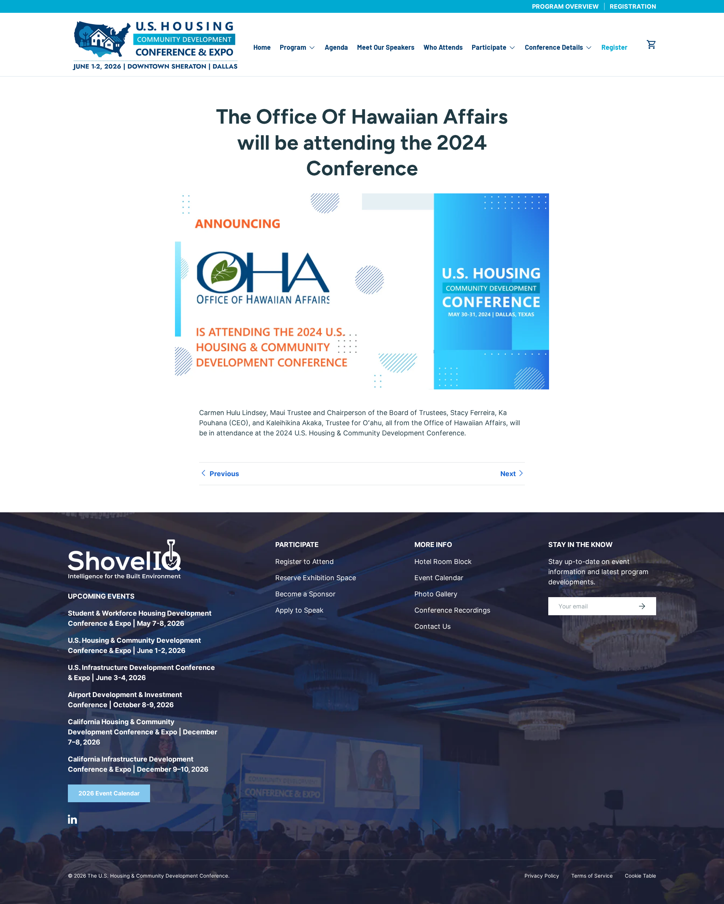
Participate (489, 47)
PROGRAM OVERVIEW (565, 6)
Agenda (336, 47)
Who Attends (443, 47)
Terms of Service (592, 876)
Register (614, 47)
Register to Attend (304, 561)
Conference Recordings (452, 610)
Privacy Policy (542, 876)
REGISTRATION (633, 6)
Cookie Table (640, 876)
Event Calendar (438, 578)
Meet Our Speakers (385, 47)
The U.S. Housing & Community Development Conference (157, 876)
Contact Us (432, 626)
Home (262, 47)
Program (293, 47)
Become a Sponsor (305, 594)
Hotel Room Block (443, 561)
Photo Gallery (435, 594)
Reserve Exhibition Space (315, 578)
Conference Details (554, 47)
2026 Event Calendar (109, 793)
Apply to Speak (299, 610)
